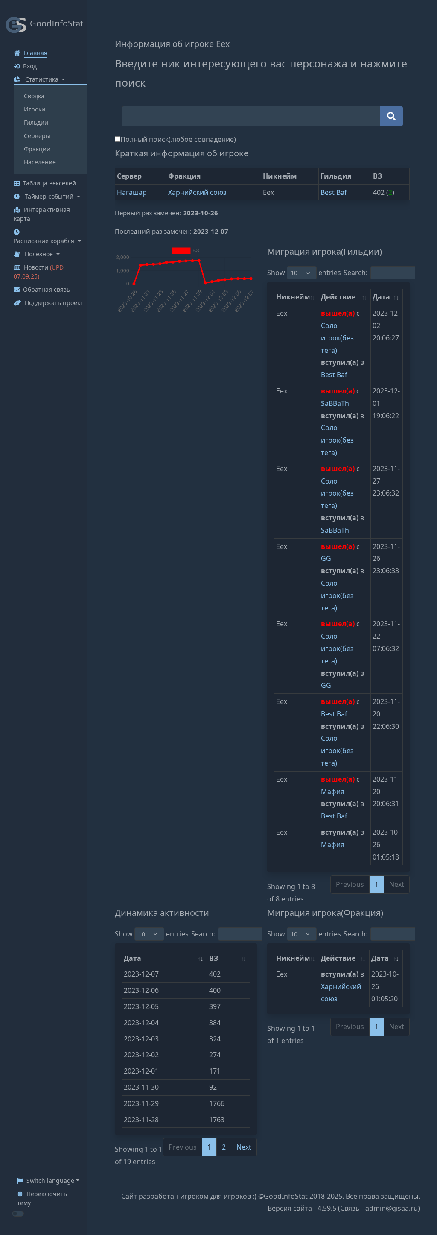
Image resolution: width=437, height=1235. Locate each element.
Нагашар (132, 192)
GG (326, 558)
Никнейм (293, 297)
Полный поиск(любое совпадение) (178, 139)
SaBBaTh (335, 403)
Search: (203, 934)
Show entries (304, 272)
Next (243, 1147)
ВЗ (213, 958)
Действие (338, 297)
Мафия (332, 791)
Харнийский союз (197, 192)
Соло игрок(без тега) (337, 338)
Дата (381, 297)
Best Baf (333, 192)
